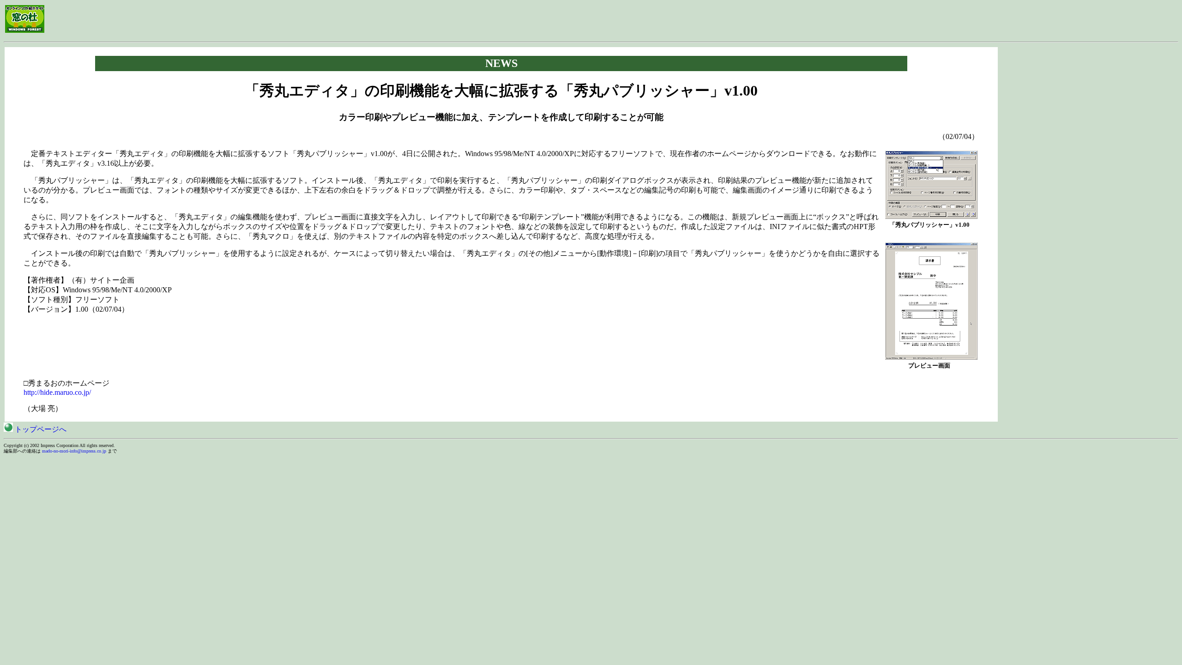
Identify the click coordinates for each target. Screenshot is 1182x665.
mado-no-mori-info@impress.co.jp (74, 450)
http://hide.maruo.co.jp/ (57, 392)
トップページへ (39, 429)
